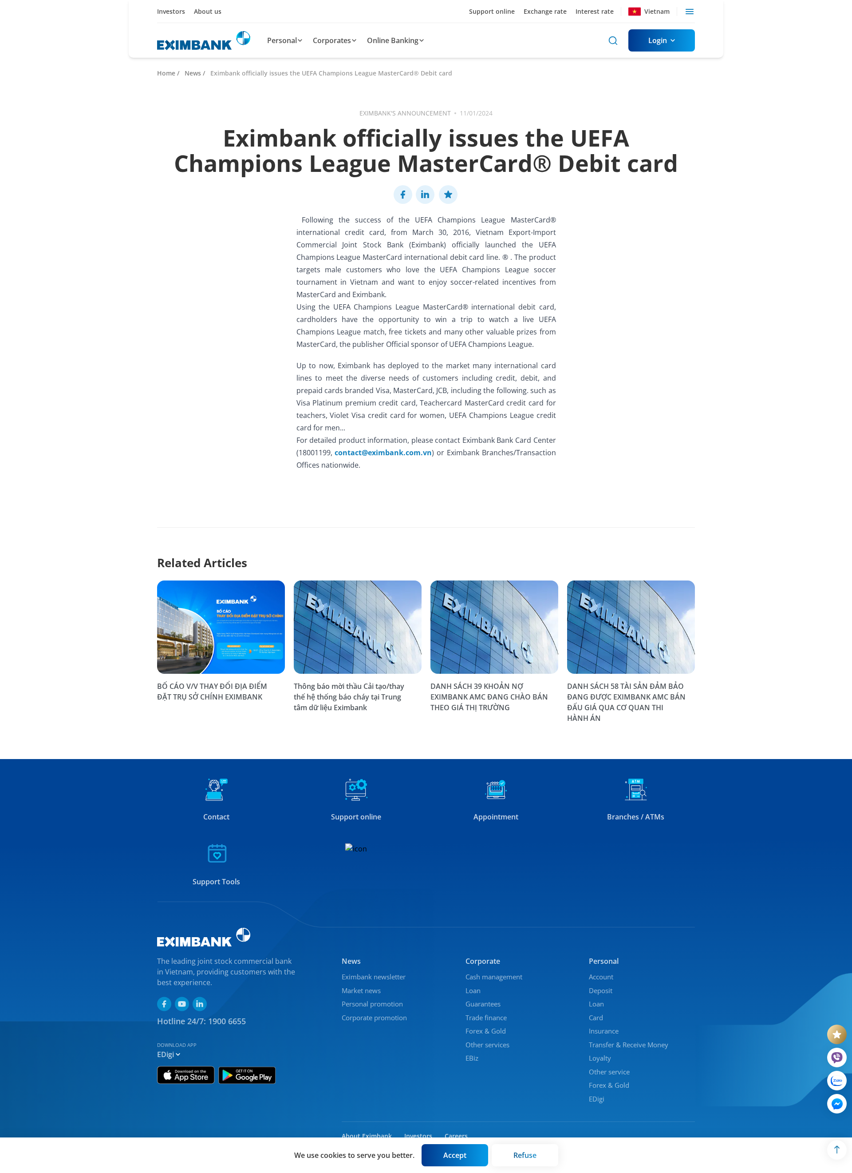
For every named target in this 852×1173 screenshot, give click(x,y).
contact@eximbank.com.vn (383, 452)
